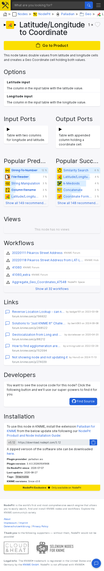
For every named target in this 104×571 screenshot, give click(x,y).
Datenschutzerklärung (17, 526)
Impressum (10, 522)
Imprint (23, 522)
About (7, 519)
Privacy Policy (40, 526)
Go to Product (55, 45)
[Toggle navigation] (98, 5)
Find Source (85, 401)
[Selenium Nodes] (55, 547)
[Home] (5, 14)
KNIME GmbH (30, 564)
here (10, 453)
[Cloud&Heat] (16, 547)
